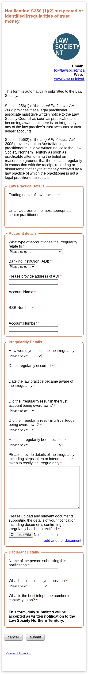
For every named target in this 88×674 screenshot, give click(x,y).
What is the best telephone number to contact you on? (39, 598)
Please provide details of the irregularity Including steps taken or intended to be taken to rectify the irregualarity (41, 459)
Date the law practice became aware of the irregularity (41, 383)
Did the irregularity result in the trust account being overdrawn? (38, 403)
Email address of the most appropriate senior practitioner (40, 213)
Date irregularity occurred (30, 366)
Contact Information (18, 653)
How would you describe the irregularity (42, 351)
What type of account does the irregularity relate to (43, 244)
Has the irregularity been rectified (37, 440)
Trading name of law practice (33, 195)
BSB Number (20, 308)
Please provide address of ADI (34, 276)
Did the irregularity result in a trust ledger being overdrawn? (42, 422)
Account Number (23, 323)
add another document (62, 540)
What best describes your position (37, 581)
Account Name (21, 292)
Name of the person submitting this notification (37, 563)
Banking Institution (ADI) (29, 261)
